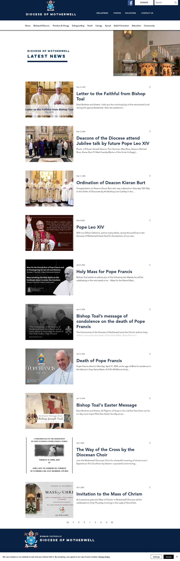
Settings (156, 556)
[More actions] (150, 87)
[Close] (176, 557)
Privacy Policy (104, 556)
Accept (168, 556)
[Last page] (112, 522)
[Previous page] (73, 522)
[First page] (67, 522)
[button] (41, 24)
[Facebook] (130, 2)
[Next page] (106, 522)
